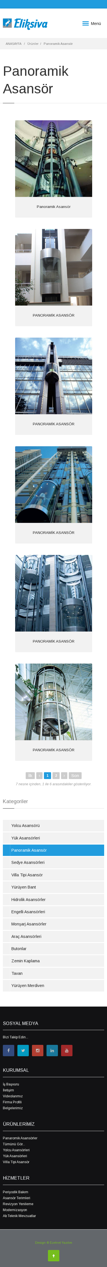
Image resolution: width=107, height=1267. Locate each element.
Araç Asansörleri (26, 936)
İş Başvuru (11, 1084)
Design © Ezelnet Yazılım (53, 1242)
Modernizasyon (15, 1210)
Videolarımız (13, 1096)
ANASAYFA (13, 43)
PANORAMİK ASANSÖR (53, 315)
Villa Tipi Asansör (27, 875)
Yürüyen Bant (23, 887)
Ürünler (33, 43)
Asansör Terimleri (16, 1198)
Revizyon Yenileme (18, 1204)
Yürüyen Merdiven (27, 985)
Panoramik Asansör (53, 207)
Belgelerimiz (13, 1108)
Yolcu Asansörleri (16, 1150)
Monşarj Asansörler (29, 924)
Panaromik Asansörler (20, 1138)
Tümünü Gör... (14, 1144)
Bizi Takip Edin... (15, 1037)
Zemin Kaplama (25, 961)
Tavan (17, 973)
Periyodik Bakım (15, 1192)
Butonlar (19, 948)
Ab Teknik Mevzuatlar (19, 1216)
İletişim (8, 1090)
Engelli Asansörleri (28, 912)
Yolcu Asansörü (25, 825)
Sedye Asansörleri (28, 862)
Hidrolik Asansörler (28, 899)
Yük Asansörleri (25, 838)
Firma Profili (12, 1102)
